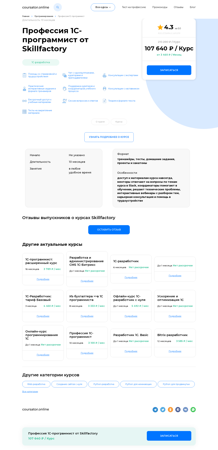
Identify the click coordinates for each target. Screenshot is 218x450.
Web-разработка (36, 384)
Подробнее (43, 279)
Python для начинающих (138, 384)
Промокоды (159, 7)
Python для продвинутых (176, 384)
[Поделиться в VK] (185, 409)
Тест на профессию (134, 7)
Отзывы (178, 7)
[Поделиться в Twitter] (163, 409)
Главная (26, 16)
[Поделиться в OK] (170, 409)
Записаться (169, 70)
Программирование (44, 16)
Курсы (118, 121)
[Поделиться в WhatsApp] (193, 409)
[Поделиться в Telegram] (155, 409)
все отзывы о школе (169, 33)
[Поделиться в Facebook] (178, 409)
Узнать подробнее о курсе (109, 137)
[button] (58, 7)
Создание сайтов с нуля (69, 384)
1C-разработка (41, 62)
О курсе (100, 121)
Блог (193, 7)
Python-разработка (103, 384)
